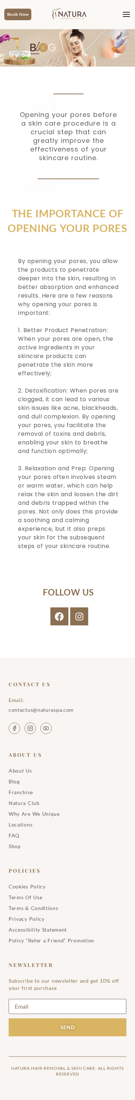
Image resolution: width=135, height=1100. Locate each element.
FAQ (14, 835)
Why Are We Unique (34, 814)
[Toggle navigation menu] (121, 14)
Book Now (17, 14)
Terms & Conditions (33, 908)
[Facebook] (59, 616)
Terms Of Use (25, 897)
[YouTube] (46, 728)
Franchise (21, 792)
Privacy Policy (27, 919)
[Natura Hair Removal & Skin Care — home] (71, 14)
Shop (15, 846)
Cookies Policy (27, 886)
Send (67, 1027)
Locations (20, 824)
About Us (20, 771)
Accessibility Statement (38, 930)
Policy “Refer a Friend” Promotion (51, 940)
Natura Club (24, 803)
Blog (14, 781)
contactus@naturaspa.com (41, 710)
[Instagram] (79, 616)
